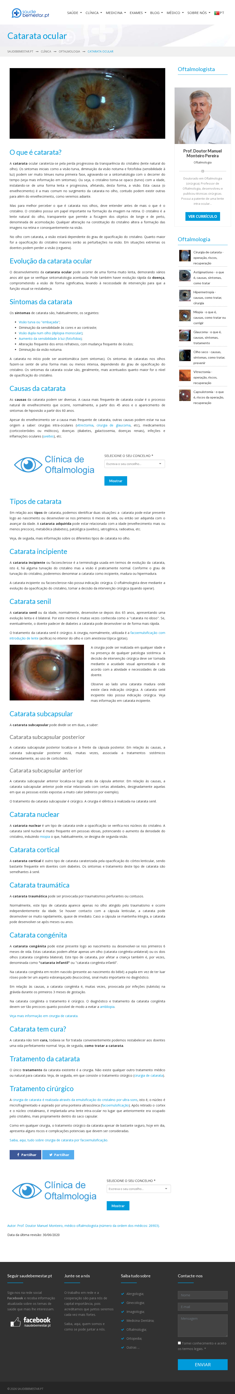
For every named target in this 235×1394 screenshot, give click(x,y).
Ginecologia (135, 1302)
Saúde (73, 12)
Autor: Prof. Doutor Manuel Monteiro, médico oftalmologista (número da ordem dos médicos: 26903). (83, 1225)
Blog (155, 12)
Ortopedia (133, 1338)
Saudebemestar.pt (20, 51)
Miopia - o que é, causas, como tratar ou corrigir (209, 317)
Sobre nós (197, 12)
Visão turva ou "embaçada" (39, 322)
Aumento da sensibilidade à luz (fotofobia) (50, 338)
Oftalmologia (69, 51)
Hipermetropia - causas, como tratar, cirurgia (207, 297)
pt (222, 12)
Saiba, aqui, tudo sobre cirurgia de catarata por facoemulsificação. (59, 1140)
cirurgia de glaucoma (114, 425)
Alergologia (134, 1294)
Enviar (203, 1364)
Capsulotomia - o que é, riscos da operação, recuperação (208, 397)
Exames (137, 12)
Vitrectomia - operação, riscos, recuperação (205, 377)
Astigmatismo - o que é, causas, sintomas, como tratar (208, 277)
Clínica (92, 12)
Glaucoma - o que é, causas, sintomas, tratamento (207, 337)
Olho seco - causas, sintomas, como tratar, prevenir (209, 357)
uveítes (48, 436)
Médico (174, 12)
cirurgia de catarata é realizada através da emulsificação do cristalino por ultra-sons (75, 1100)
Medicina (114, 12)
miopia (45, 836)
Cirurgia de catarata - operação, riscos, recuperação (208, 257)
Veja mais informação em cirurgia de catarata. (44, 1016)
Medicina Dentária (140, 1320)
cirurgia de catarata (148, 1075)
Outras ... (133, 1347)
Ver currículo (202, 216)
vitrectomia (85, 425)
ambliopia (107, 1006)
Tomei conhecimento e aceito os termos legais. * (202, 1346)
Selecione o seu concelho (128, 456)
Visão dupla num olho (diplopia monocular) (50, 333)
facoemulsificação (115, 1105)
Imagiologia (135, 1311)
